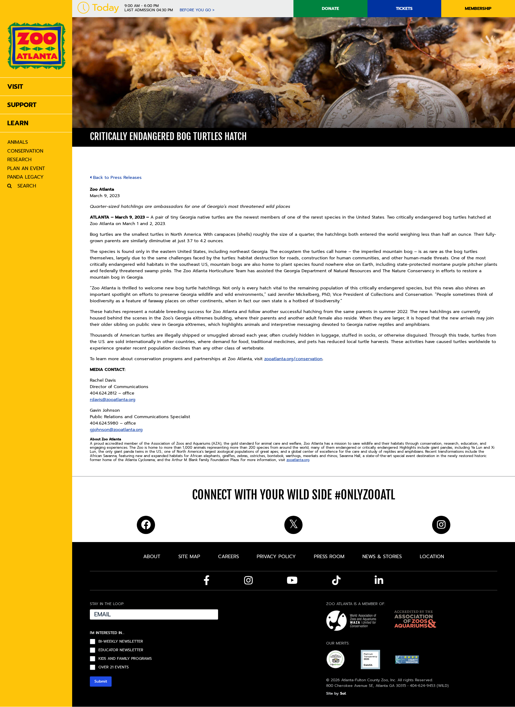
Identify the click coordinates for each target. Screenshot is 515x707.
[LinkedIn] (379, 580)
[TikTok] (336, 580)
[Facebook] (207, 580)
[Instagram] (248, 580)
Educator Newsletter (120, 650)
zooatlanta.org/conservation (293, 359)
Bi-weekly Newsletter (120, 641)
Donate (330, 8)
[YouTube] (292, 580)
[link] (36, 38)
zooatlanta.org (297, 459)
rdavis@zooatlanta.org (112, 399)
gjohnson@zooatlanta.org (116, 429)
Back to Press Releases (116, 177)
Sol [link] (343, 693)
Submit (100, 681)
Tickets (404, 8)
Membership (478, 8)
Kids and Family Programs (125, 658)
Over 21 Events (113, 667)
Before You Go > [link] (197, 10)
